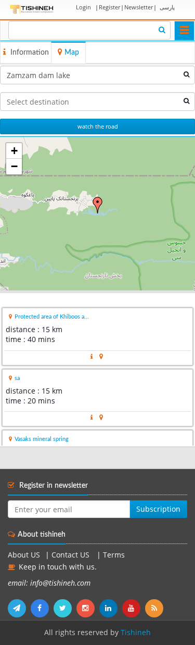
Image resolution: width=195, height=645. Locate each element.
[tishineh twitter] (65, 608)
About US (24, 555)
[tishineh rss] (155, 608)
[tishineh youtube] (133, 608)
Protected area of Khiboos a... (52, 317)
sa (17, 378)
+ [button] (14, 150)
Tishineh (136, 632)
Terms (114, 555)
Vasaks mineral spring (42, 439)
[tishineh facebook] (42, 608)
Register (109, 7)
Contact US (71, 555)
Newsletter (138, 7)
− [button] (14, 166)
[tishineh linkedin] (110, 608)
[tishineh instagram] (87, 608)
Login (83, 7)
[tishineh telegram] (19, 608)
